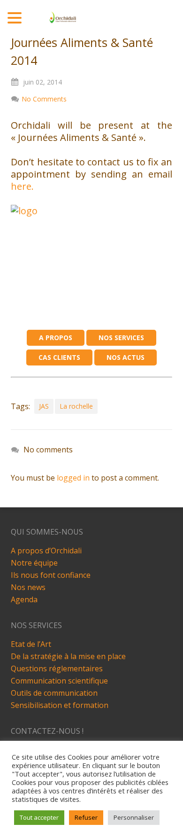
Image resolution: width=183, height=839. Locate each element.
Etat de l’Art (31, 644)
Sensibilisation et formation (59, 705)
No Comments (44, 98)
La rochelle (76, 406)
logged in (73, 478)
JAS (44, 406)
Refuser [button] (86, 817)
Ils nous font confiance (51, 575)
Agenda (24, 599)
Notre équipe (34, 563)
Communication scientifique (59, 681)
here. (22, 186)
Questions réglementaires (57, 668)
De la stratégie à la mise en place (68, 656)
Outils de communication (54, 693)
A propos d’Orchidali (46, 550)
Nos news (28, 587)
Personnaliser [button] (134, 817)
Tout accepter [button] (39, 817)
